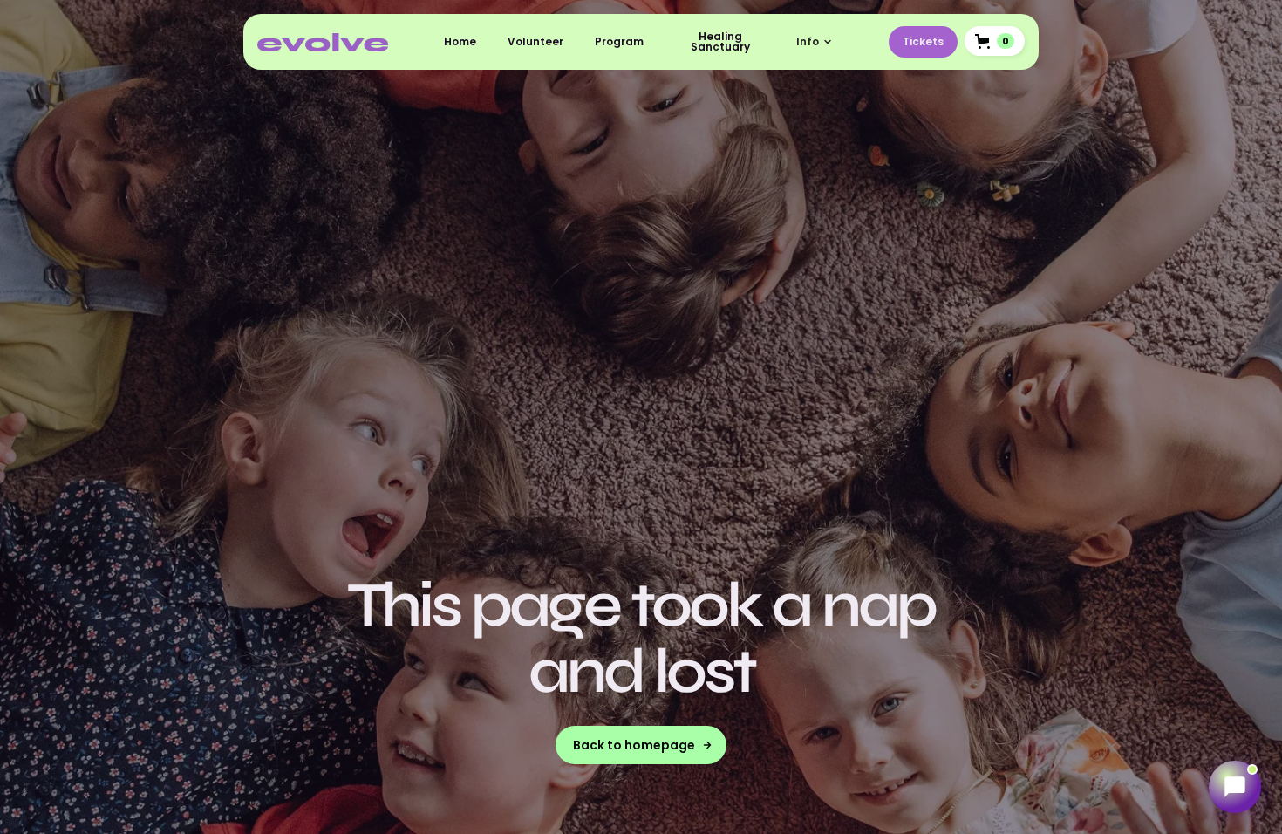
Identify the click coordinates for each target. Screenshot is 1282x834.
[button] (814, 42)
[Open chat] (1235, 787)
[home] (322, 41)
